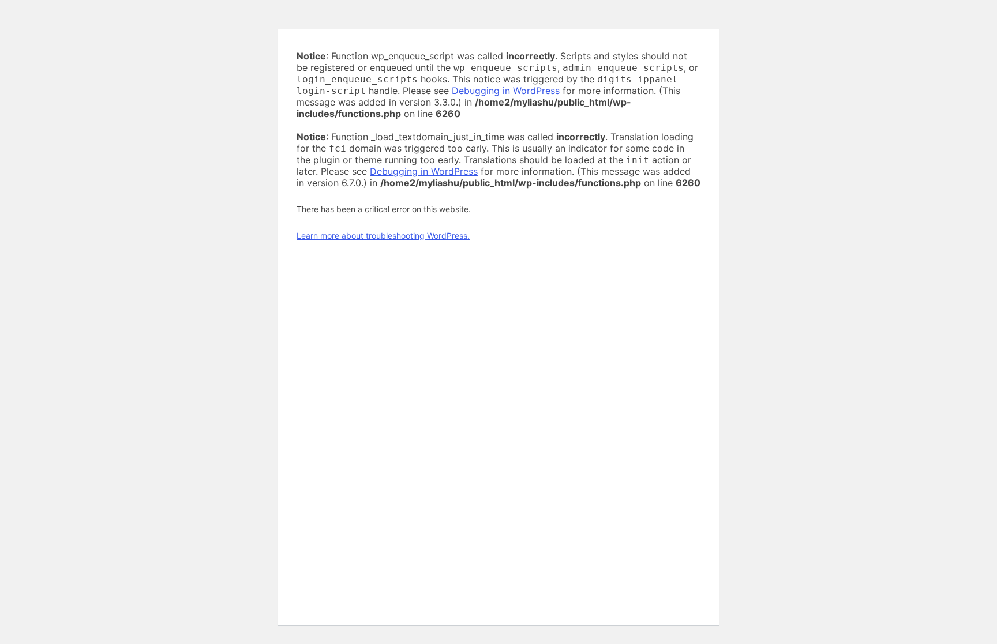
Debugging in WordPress (506, 90)
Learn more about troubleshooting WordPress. (383, 235)
